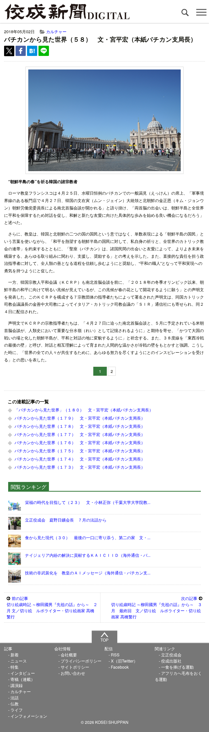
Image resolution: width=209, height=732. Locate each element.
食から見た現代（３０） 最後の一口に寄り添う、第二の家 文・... (87, 537)
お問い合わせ (73, 673)
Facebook (120, 667)
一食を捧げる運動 (177, 667)
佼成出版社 (171, 661)
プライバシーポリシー (81, 661)
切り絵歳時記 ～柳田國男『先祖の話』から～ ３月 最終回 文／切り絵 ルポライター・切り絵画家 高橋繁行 (156, 607)
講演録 (16, 685)
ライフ (16, 710)
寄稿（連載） (22, 679)
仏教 (14, 704)
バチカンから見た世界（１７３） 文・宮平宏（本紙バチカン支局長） (80, 467)
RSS (115, 655)
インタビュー (22, 673)
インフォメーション (28, 716)
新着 (14, 655)
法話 (14, 698)
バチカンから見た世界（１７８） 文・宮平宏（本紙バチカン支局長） (80, 426)
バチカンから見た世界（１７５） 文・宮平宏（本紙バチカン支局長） (80, 451)
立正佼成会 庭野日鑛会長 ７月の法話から (66, 520)
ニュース (18, 661)
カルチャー (56, 31)
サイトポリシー (75, 667)
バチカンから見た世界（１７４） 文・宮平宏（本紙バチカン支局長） (80, 459)
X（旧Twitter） (124, 661)
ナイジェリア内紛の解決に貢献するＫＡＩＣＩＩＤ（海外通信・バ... (87, 555)
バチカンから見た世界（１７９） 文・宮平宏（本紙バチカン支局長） (80, 418)
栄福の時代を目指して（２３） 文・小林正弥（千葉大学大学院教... (87, 502)
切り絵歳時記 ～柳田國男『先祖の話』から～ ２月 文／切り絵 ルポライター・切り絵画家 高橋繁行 (52, 607)
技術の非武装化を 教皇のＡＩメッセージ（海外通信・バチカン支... (87, 573)
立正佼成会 (171, 655)
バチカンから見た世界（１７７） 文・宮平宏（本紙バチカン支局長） (80, 434)
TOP (104, 640)
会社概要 (69, 655)
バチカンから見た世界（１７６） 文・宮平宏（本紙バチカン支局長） (80, 442)
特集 (14, 667)
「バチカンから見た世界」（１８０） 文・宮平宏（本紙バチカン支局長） (84, 410)
